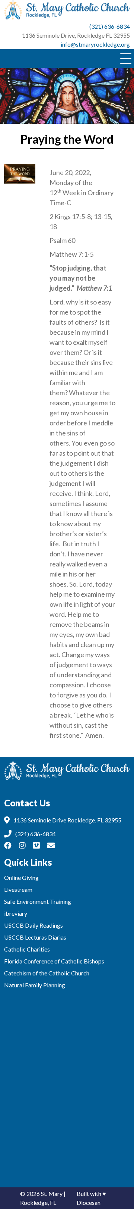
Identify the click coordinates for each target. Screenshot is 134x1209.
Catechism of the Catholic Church (46, 973)
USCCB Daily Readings (33, 925)
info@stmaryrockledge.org (95, 44)
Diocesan (88, 1202)
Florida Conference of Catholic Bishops (54, 961)
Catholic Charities (27, 949)
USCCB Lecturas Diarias (35, 937)
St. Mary (52, 1193)
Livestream (18, 889)
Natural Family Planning (34, 984)
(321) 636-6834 (109, 26)
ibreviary (15, 913)
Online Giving (21, 877)
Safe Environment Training (37, 901)
